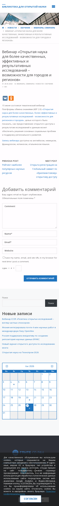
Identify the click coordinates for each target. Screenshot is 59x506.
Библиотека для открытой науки (24, 6)
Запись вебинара (10, 140)
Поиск (5, 297)
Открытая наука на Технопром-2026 (20, 352)
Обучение (25, 28)
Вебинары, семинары (44, 28)
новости (12, 28)
